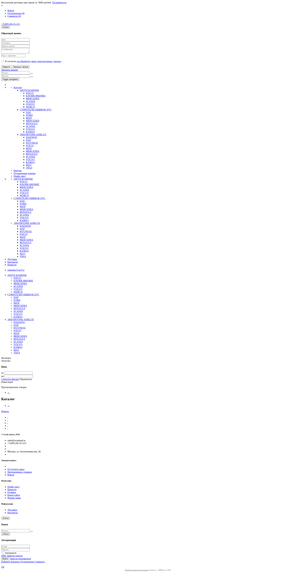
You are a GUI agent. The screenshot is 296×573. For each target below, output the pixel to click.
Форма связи (14, 498)
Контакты (12, 262)
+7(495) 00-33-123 (10, 24)
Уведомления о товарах (19, 472)
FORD (29, 115)
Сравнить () (14, 16)
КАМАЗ (30, 131)
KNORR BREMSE (35, 95)
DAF (28, 112)
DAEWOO (31, 137)
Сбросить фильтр (10, 379)
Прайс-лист (20, 176)
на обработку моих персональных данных (39, 61)
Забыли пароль (15, 555)
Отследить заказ (15, 469)
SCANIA (30, 101)
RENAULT (32, 123)
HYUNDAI (32, 143)
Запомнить (10, 553)
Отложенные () (16, 13)
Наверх (5, 411)
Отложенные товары (24, 173)
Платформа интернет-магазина (136, 570)
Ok (2, 567)
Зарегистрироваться (20, 558)
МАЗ (28, 165)
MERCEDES (32, 98)
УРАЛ (29, 167)
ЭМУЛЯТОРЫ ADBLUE (33, 134)
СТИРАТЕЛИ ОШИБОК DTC (36, 109)
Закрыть (6, 67)
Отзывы (11, 492)
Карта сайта (13, 495)
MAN (29, 118)
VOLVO (30, 104)
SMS (3, 555)
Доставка (12, 259)
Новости (11, 264)
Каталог (18, 87)
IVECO (30, 93)
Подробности (59, 2)
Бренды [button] (18, 170)
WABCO (30, 107)
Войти (10, 10)
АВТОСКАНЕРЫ (29, 90)
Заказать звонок (20, 67)
